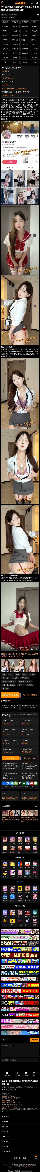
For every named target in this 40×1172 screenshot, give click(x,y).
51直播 (25, 35)
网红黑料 (4, 17)
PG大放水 (35, 35)
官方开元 (34, 26)
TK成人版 (35, 49)
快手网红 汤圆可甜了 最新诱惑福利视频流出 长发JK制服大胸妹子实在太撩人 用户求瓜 (19, 655)
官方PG (15, 26)
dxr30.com (6, 734)
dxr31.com (25, 734)
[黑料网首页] (20, 3)
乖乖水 (35, 22)
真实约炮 (15, 22)
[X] (20, 783)
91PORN (25, 49)
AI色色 (15, 58)
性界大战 (15, 40)
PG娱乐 (25, 31)
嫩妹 (17, 674)
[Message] (35, 783)
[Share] (4, 783)
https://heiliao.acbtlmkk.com (11, 1107)
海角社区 (5, 49)
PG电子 (5, 31)
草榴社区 (5, 58)
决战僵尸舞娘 (25, 40)
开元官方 (34, 31)
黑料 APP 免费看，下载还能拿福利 (14, 89)
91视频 (15, 62)
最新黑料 (11, 17)
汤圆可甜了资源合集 (9, 685)
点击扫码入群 (26, 752)
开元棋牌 (25, 26)
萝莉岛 (15, 53)
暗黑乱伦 (25, 44)
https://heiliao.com (8, 78)
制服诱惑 (5, 678)
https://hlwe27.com (8, 1096)
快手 (4, 674)
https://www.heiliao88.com (11, 1102)
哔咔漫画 (34, 58)
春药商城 (25, 22)
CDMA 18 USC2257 (26, 1171)
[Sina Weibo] (31, 783)
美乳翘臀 (15, 678)
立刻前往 (24, 743)
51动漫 (25, 62)
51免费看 (15, 44)
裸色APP (34, 62)
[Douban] (24, 783)
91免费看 (5, 44)
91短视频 (15, 49)
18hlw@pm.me (7, 95)
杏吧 (5, 62)
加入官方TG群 (10, 758)
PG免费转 (15, 35)
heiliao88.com (7, 85)
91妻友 (35, 53)
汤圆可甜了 (25, 678)
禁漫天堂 (25, 53)
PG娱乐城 (5, 26)
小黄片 (25, 58)
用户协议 (10, 1171)
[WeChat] (16, 783)
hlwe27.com (6, 71)
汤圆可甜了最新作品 (9, 681)
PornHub (5, 53)
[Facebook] (8, 783)
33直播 (5, 40)
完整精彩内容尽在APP (10, 695)
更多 (35, 806)
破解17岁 (35, 44)
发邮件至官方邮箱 (29, 758)
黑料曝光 (5, 688)
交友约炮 (5, 22)
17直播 (15, 31)
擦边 (24, 674)
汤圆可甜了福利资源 (25, 681)
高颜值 (32, 674)
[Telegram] (12, 783)
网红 (10, 674)
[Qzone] (28, 783)
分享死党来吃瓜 (31, 695)
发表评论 (34, 1039)
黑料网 (21, 685)
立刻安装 (6, 743)
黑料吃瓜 (30, 685)
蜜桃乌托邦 (34, 40)
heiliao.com (25, 723)
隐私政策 (17, 1171)
